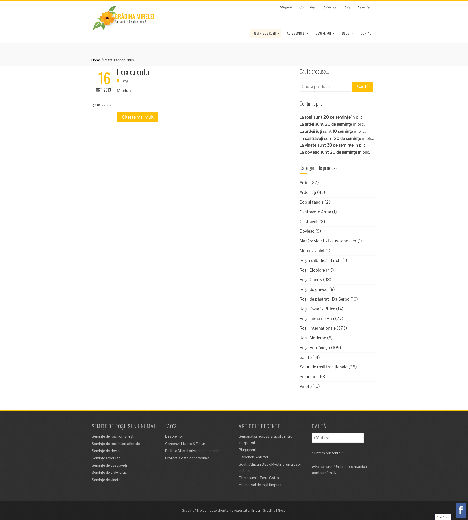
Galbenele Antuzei (253, 457)
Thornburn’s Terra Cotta (259, 477)
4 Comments (103, 105)
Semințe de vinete (106, 479)
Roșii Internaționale (318, 328)
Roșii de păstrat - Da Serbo (325, 299)
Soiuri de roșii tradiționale (323, 366)
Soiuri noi (308, 376)
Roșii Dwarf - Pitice (317, 309)
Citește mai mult (138, 117)
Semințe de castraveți (109, 465)
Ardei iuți (308, 192)
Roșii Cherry (311, 279)
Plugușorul (247, 449)
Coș (347, 7)
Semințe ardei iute (106, 458)
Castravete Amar (315, 212)
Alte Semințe (295, 33)
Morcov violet (312, 250)
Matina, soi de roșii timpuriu (260, 484)
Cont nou (330, 7)
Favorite (363, 7)
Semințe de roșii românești (113, 436)
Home (96, 60)
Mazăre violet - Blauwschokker (328, 241)
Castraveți (309, 221)
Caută (363, 86)
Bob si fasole (311, 202)
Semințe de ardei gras (109, 472)
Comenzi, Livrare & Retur (185, 443)
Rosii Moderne (313, 337)
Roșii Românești (315, 347)
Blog (345, 33)
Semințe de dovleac (107, 450)
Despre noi (323, 33)
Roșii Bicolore (312, 270)
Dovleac (307, 231)
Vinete (306, 386)
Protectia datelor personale (187, 458)
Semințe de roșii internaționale (116, 443)
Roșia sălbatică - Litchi (320, 260)
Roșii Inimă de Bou (317, 318)
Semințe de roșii (264, 33)
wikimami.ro (322, 466)
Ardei (304, 182)
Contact (367, 33)
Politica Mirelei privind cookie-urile (192, 450)
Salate (306, 357)
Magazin (286, 7)
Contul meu (307, 7)
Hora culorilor (133, 71)
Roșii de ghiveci (314, 289)
